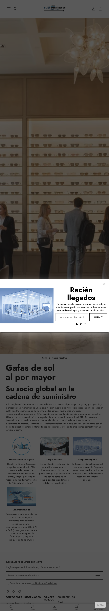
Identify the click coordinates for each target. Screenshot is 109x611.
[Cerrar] (103, 284)
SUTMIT (98, 317)
